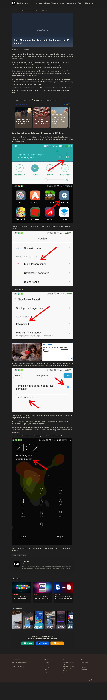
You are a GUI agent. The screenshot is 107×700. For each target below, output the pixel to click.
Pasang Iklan (84, 669)
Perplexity (44, 643)
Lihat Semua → (67, 673)
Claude (59, 643)
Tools (80, 3)
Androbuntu (22, 3)
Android (39, 3)
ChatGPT (29, 643)
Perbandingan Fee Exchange (67, 669)
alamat (42, 415)
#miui (19, 555)
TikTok (14, 666)
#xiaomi (24, 555)
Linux (62, 3)
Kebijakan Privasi (85, 664)
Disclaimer (83, 667)
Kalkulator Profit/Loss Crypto (68, 663)
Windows (54, 3)
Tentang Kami (84, 662)
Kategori (47, 659)
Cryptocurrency (71, 3)
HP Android (34, 65)
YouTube (20, 666)
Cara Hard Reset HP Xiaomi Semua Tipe (40, 100)
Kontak (82, 672)
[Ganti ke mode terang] (94, 3)
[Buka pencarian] (92, 3)
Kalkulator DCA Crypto (68, 666)
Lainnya (83, 659)
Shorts (87, 3)
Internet (47, 3)
